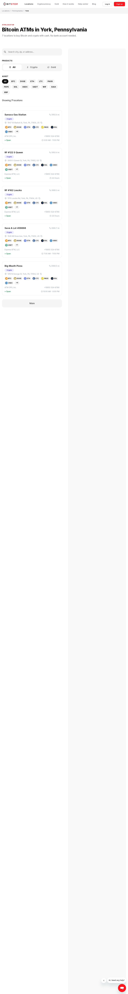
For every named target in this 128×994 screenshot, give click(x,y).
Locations (29, 4)
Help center (83, 4)
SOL (15, 87)
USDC (25, 87)
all (5, 81)
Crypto (34, 67)
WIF (44, 87)
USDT (35, 87)
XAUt (53, 87)
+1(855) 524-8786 (51, 136)
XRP (6, 92)
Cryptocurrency (44, 4)
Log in (107, 4)
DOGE (22, 81)
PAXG (50, 81)
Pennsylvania (17, 11)
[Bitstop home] (10, 4)
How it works (68, 4)
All (14, 67)
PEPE (6, 87)
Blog (94, 4)
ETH (32, 81)
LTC (41, 81)
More (32, 303)
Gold (57, 4)
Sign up (119, 4)
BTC (13, 81)
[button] (32, 127)
